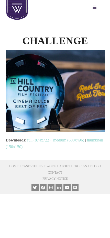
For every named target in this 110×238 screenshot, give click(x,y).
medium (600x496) (68, 140)
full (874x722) (38, 140)
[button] (96, 7)
